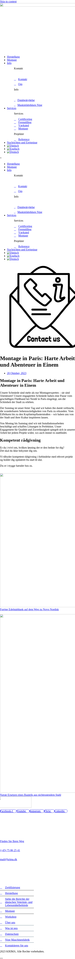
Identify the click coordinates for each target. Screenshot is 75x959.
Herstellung (13, 56)
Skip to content (8, 1)
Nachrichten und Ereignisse (22, 142)
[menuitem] (13, 145)
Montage (12, 59)
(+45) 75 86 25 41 (10, 850)
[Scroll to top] (1, 958)
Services (11, 108)
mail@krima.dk (8, 859)
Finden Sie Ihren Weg (12, 841)
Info (9, 63)
